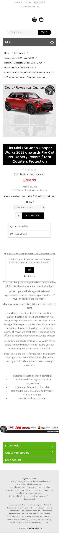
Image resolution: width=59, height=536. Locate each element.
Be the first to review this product (29, 174)
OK (29, 270)
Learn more (29, 276)
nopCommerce (35, 528)
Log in (28, 2)
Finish (29, 202)
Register (18, 2)
